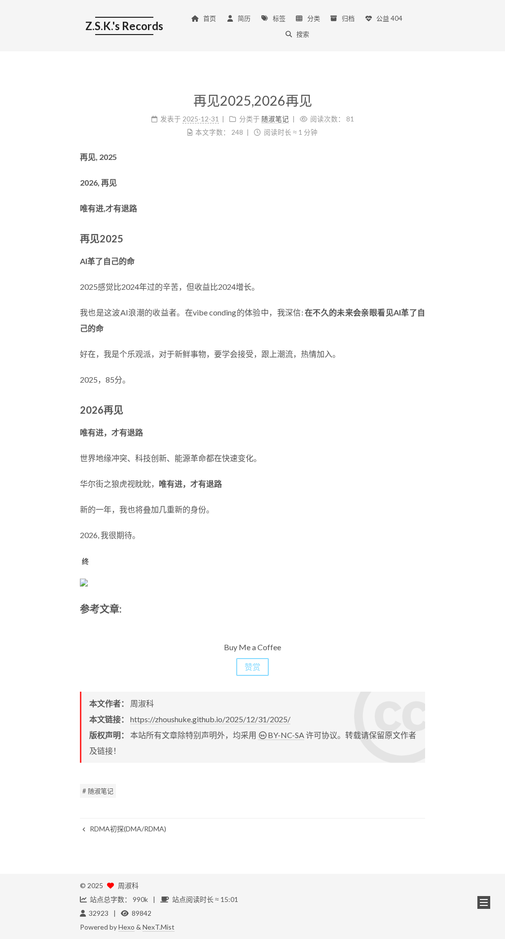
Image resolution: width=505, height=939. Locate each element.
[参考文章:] (419, 607)
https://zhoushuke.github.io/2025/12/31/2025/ (210, 719)
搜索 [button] (302, 34)
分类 (313, 18)
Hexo (126, 927)
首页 (209, 18)
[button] (483, 902)
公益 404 (389, 18)
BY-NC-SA (286, 735)
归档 (348, 18)
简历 (244, 18)
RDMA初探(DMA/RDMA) (127, 828)
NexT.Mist (159, 927)
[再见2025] (419, 237)
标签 (279, 18)
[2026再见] (419, 408)
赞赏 (252, 666)
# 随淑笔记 (97, 791)
